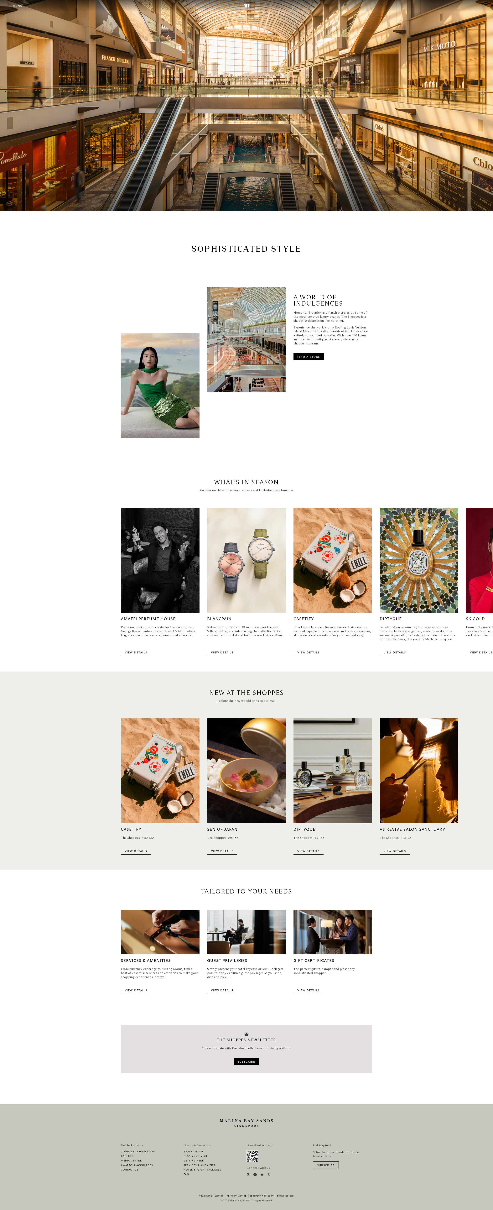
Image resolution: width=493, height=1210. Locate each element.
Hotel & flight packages (202, 1170)
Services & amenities (199, 1165)
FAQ (186, 1174)
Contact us (129, 1170)
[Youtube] (262, 1175)
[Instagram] (248, 1175)
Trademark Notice (211, 1196)
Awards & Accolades (137, 1165)
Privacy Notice (237, 1196)
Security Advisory (262, 1196)
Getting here (194, 1161)
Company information (138, 1152)
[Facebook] (255, 1175)
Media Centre (131, 1161)
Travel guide (194, 1152)
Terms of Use (285, 1196)
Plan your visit (196, 1156)
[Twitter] (269, 1175)
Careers (127, 1156)
